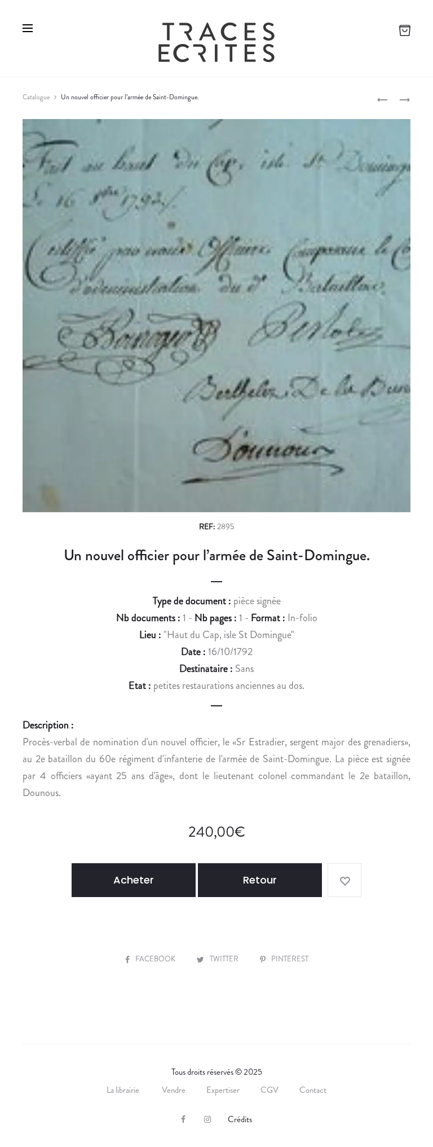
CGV (269, 1090)
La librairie (124, 1090)
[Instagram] (207, 1119)
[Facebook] (183, 1119)
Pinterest (289, 958)
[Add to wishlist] (344, 880)
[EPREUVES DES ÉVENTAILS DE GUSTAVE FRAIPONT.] (382, 99)
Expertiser (223, 1090)
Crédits (240, 1119)
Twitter (225, 958)
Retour (260, 880)
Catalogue (36, 97)
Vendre (173, 1090)
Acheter (133, 880)
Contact (312, 1090)
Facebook (156, 958)
